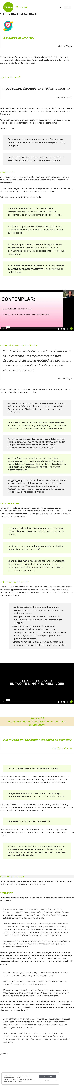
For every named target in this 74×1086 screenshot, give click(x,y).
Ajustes (47, 1080)
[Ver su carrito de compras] (60, 7)
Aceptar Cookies (47, 1076)
